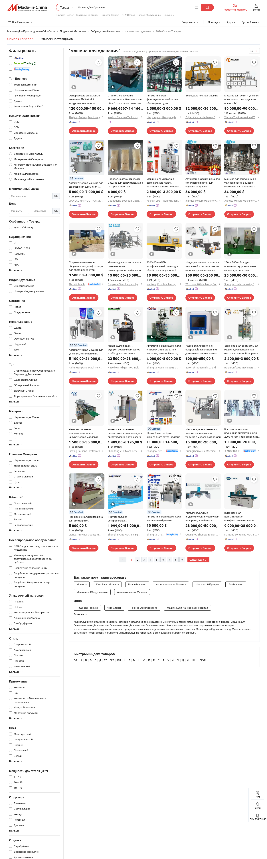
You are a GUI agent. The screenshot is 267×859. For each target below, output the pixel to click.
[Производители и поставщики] (27, 7)
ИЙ (119, 660)
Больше (79, 614)
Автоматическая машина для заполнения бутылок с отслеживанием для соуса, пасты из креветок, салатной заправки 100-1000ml (164, 518)
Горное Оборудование (149, 14)
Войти (256, 9)
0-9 (75, 660)
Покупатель (188, 22)
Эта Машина (235, 584)
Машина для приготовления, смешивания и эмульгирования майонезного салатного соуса (125, 266)
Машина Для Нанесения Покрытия (187, 607)
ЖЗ (112, 660)
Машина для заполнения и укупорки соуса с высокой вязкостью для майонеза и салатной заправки (240, 182)
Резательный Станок (87, 14)
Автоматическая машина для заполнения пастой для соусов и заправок (202, 182)
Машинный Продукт (207, 584)
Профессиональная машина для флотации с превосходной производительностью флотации (86, 518)
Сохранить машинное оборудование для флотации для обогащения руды (86, 265)
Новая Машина (137, 584)
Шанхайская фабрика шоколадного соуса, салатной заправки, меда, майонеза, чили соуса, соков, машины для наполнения (164, 435)
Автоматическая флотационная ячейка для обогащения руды (162, 99)
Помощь (213, 22)
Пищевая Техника (110, 14)
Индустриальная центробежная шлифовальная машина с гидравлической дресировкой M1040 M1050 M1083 (125, 518)
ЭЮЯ (202, 660)
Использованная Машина (171, 584)
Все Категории (20, 22)
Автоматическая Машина (132, 592)
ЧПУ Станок (128, 14)
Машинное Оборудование (92, 592)
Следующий (197, 559)
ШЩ (194, 660)
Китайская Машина (107, 584)
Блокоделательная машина (201, 95)
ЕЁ (105, 660)
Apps (230, 22)
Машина (82, 584)
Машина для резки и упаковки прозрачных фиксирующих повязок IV (241, 99)
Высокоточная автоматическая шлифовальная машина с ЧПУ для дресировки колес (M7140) (240, 516)
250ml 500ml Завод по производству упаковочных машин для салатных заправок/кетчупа (240, 266)
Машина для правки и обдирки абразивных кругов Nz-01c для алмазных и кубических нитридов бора (124, 349)
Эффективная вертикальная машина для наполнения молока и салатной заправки (241, 349)
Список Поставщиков (57, 39)
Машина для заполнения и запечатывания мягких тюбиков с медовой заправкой (203, 433)
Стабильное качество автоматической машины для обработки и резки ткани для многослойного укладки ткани (125, 99)
